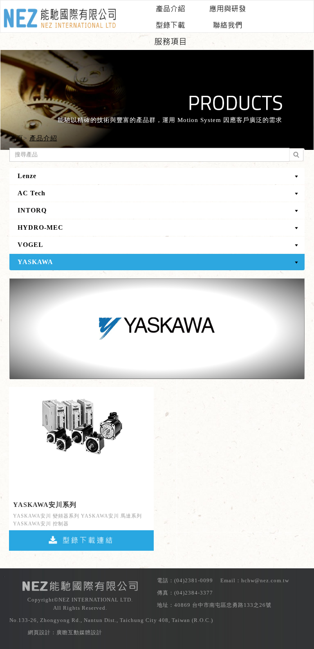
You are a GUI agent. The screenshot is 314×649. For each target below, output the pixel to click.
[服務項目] (170, 39)
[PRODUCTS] (170, 6)
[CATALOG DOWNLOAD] (170, 23)
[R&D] (227, 6)
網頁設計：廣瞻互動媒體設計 (65, 632)
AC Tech (31, 193)
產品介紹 (43, 138)
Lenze (27, 175)
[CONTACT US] (227, 23)
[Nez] (60, 18)
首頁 (16, 138)
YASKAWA (35, 261)
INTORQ (32, 210)
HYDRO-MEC (40, 227)
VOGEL (30, 244)
